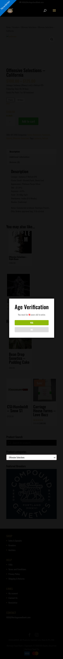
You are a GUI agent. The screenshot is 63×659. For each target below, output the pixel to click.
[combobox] (31, 457)
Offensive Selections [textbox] (31, 457)
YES (31, 322)
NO (32, 329)
